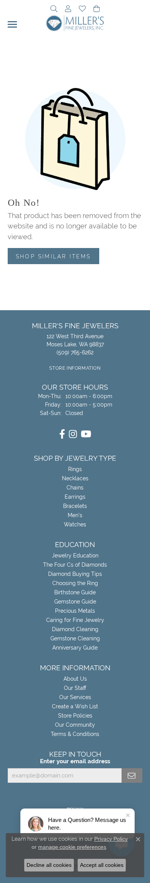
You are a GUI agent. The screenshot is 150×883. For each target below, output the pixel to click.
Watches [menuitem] (75, 524)
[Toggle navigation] (12, 24)
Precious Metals (75, 611)
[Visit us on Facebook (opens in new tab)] (62, 434)
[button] (53, 9)
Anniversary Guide (75, 648)
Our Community (75, 725)
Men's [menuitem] (75, 515)
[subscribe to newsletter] (132, 775)
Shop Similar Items (53, 256)
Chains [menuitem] (75, 487)
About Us (75, 679)
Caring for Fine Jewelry (75, 620)
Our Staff (75, 688)
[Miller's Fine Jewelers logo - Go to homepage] (75, 23)
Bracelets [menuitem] (75, 506)
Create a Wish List (75, 706)
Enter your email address (75, 761)
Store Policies (75, 716)
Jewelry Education (75, 555)
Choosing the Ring (75, 583)
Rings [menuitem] (75, 469)
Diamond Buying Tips (75, 574)
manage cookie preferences (72, 847)
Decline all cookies (49, 865)
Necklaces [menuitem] (75, 478)
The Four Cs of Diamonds (75, 565)
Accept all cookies (101, 865)
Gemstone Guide (75, 602)
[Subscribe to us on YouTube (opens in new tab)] (86, 434)
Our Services (75, 697)
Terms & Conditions (75, 734)
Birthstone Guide (75, 592)
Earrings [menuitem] (75, 497)
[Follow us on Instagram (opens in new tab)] (73, 434)
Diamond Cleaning (75, 629)
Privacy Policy (111, 839)
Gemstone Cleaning (75, 638)
